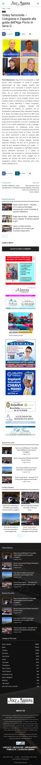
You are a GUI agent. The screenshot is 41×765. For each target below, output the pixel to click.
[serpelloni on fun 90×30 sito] (20, 411)
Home (3, 8)
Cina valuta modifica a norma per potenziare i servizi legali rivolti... (11, 529)
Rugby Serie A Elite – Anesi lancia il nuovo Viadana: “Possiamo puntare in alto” (26, 219)
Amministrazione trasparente (20, 759)
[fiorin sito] (20, 435)
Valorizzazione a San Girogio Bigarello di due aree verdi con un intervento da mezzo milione (30, 189)
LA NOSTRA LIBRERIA (26, 749)
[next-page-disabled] (6, 236)
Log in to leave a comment (20, 249)
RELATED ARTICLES (8, 199)
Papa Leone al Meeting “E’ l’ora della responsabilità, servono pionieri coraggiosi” (26, 450)
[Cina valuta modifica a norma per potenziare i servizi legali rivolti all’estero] (7, 470)
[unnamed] (20, 423)
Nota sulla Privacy (8, 757)
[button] (3, 3)
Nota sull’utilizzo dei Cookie (29, 757)
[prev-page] (3, 236)
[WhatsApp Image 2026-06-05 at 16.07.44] (20, 336)
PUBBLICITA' (11, 749)
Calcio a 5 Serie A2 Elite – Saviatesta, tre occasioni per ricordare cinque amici (23, 228)
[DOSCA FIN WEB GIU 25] (20, 367)
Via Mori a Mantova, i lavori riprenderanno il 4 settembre (11, 187)
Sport (8, 8)
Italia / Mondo (6, 503)
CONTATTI (7, 747)
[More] (30, 34)
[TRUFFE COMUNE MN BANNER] (20, 284)
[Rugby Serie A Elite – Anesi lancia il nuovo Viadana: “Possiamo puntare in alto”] (7, 218)
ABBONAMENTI (31, 747)
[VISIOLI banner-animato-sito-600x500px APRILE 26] (20, 395)
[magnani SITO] (20, 296)
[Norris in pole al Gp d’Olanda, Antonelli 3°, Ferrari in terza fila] (7, 460)
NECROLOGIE (18, 747)
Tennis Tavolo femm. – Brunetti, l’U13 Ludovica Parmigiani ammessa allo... (30, 529)
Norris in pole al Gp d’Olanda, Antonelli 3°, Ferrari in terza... (30, 508)
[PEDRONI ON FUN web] (20, 308)
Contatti (17, 757)
